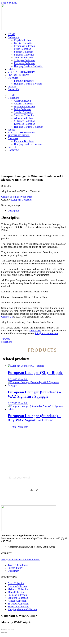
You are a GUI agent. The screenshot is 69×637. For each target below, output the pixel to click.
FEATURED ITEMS (19, 75)
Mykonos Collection (24, 46)
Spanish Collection (23, 51)
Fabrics (11, 69)
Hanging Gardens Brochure (28, 83)
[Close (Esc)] (12, 629)
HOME (11, 34)
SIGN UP (34, 489)
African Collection (23, 57)
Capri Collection (22, 40)
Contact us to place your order (16, 196)
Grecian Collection (23, 43)
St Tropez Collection (24, 60)
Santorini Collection (24, 54)
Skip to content (9, 2)
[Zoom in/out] (2, 629)
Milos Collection (22, 48)
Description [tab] (13, 210)
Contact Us (13, 89)
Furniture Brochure (24, 80)
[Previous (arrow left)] (2, 632)
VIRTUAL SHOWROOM (21, 72)
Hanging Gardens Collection (28, 66)
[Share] (9, 629)
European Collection (24, 63)
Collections (13, 37)
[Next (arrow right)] (5, 632)
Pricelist (12, 86)
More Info (23, 379)
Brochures (13, 77)
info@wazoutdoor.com (46, 333)
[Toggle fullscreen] (5, 629)
